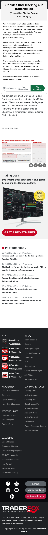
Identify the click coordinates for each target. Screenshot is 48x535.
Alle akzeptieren (38, 88)
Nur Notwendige (23, 88)
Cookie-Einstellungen (12, 69)
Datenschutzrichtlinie (12, 79)
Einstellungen (10, 88)
